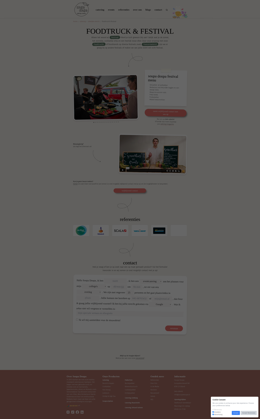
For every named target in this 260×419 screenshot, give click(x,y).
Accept (235, 413)
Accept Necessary (248, 413)
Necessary (218, 410)
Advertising (218, 414)
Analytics (217, 412)
